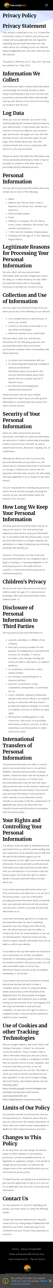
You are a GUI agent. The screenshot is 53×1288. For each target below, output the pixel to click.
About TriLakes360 (31, 1249)
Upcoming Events (18, 1259)
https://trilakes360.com (14, 50)
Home (15, 1249)
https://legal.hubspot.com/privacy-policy (22, 1099)
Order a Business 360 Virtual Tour (26, 1254)
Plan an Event (37, 1259)
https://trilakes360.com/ (38, 1223)
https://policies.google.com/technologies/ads (25, 1088)
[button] (46, 5)
